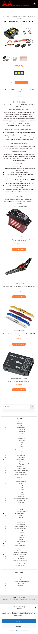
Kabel (20, 515)
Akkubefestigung (21, 521)
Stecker (21, 517)
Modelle (20, 547)
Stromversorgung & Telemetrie (21, 498)
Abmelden (20, 585)
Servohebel (22, 283)
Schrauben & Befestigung (21, 526)
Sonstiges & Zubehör (22, 511)
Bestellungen (21, 579)
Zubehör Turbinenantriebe (21, 474)
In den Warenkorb (21, 82)
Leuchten (22, 506)
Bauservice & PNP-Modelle (20, 554)
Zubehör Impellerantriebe (21, 476)
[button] (35, 608)
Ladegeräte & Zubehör (19, 545)
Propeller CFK (20, 464)
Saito (22, 451)
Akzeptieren (19, 621)
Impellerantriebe (21, 457)
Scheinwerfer (22, 507)
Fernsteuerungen (21, 479)
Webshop (8, 16)
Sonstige (22, 494)
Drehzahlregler (20, 438)
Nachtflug (22, 509)
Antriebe (20, 425)
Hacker (22, 435)
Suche (19, 422)
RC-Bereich (13, 16)
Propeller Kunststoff (21, 468)
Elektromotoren (21, 427)
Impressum (12, 630)
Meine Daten (21, 583)
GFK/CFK (22, 532)
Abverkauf (19, 562)
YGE (22, 444)
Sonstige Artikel (20, 565)
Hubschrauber (20, 550)
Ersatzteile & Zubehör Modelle (21, 552)
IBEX (22, 442)
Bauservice (21, 556)
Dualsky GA (22, 429)
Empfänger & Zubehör (21, 16)
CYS (14, 236)
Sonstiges (21, 436)
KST (22, 485)
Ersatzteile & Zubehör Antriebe (21, 470)
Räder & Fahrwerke (21, 524)
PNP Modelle (21, 558)
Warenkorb (21, 578)
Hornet (21, 453)
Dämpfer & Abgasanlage (21, 472)
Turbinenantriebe (21, 455)
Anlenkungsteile (21, 522)
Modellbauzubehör (19, 513)
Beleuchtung (21, 502)
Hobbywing (22, 440)
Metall (21, 534)
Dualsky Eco (22, 433)
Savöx (21, 491)
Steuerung (21, 504)
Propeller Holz (20, 466)
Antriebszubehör (20, 459)
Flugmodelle (21, 549)
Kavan (21, 446)
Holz (22, 530)
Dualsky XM (22, 431)
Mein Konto (20, 576)
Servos (23, 236)
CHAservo (21, 489)
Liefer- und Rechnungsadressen (21, 581)
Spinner (21, 461)
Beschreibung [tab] (19, 98)
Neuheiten (19, 423)
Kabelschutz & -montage (21, 519)
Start (4, 16)
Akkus (19, 543)
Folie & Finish (22, 535)
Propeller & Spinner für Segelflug (21, 463)
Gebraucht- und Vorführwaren (20, 560)
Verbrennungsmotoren (20, 450)
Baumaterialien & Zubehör (21, 528)
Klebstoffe (20, 539)
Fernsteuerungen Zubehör (21, 500)
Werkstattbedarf (21, 541)
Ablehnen (19, 626)
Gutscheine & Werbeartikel (20, 564)
